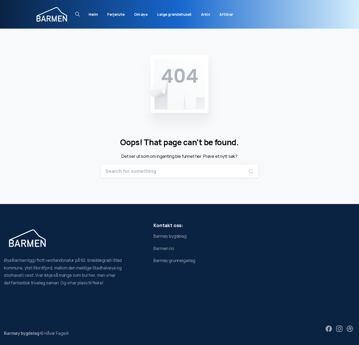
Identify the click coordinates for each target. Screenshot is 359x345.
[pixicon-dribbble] (350, 328)
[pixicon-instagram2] (339, 328)
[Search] (251, 171)
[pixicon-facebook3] (329, 328)
